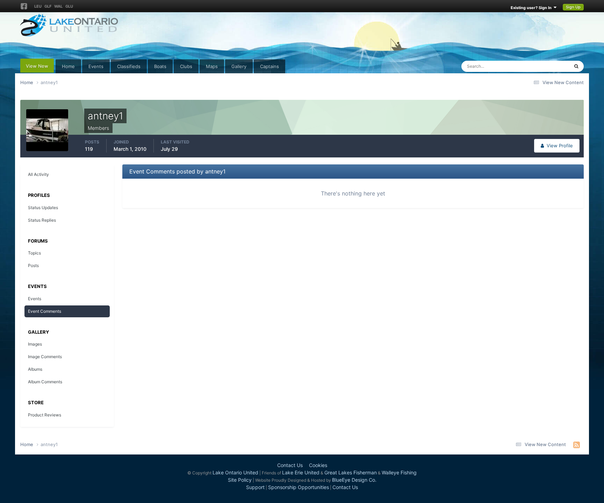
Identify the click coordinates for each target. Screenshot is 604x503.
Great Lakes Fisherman (350, 472)
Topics (34, 253)
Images (35, 344)
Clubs (186, 66)
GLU (69, 6)
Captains (269, 66)
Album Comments (45, 381)
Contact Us (290, 465)
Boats (160, 66)
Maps (212, 66)
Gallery (238, 66)
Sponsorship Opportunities (298, 487)
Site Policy (240, 480)
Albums (35, 369)
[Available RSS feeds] (576, 445)
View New (37, 66)
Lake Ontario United (235, 472)
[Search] (576, 66)
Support (255, 487)
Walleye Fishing (399, 472)
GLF (47, 6)
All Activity (38, 174)
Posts (33, 265)
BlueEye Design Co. (354, 480)
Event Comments (44, 311)
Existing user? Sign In (532, 7)
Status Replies (42, 220)
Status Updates (544, 66)
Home (68, 66)
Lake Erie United (300, 472)
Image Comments (45, 356)
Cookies (318, 465)
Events (95, 66)
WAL (58, 6)
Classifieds (129, 66)
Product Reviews (44, 414)
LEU (38, 6)
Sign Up (573, 7)
